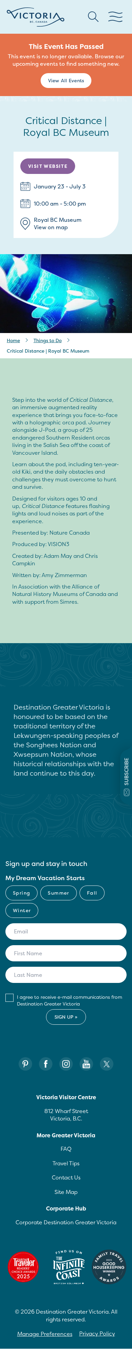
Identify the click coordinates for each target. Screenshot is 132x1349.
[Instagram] (66, 1064)
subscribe (126, 771)
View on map (51, 227)
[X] (106, 1064)
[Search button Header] (93, 17)
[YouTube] (86, 1064)
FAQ (66, 1148)
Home (13, 340)
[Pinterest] (25, 1064)
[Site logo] (35, 17)
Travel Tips (66, 1163)
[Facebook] (45, 1064)
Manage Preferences (44, 1334)
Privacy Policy (97, 1333)
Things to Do (48, 340)
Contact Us (66, 1177)
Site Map (66, 1192)
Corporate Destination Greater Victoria (66, 1222)
